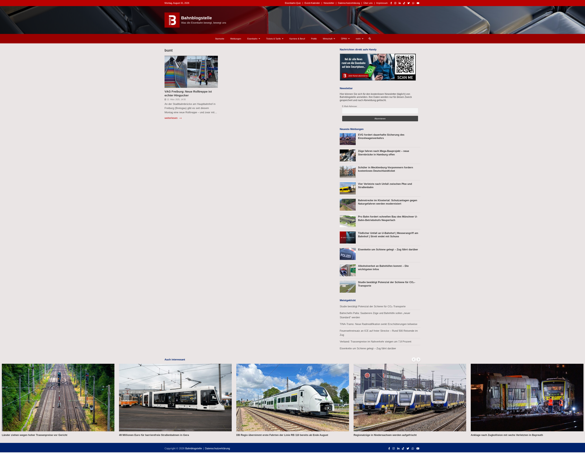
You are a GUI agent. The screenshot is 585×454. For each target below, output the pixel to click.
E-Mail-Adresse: (349, 106)
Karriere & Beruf (297, 38)
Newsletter (329, 3)
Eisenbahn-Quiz (293, 3)
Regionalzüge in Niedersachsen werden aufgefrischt (385, 435)
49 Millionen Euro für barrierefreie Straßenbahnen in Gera (154, 435)
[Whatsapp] (413, 3)
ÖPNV (344, 38)
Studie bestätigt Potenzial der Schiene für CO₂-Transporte (373, 306)
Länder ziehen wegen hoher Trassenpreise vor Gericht (34, 435)
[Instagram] (395, 3)
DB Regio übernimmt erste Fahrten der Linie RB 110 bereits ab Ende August (282, 435)
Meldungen (235, 38)
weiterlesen (171, 118)
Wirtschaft (327, 38)
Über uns (368, 3)
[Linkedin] (399, 3)
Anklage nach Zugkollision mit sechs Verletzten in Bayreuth (507, 435)
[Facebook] (391, 3)
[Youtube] (417, 3)
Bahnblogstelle (196, 18)
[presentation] (414, 359)
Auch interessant (175, 359)
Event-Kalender (312, 3)
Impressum (382, 3)
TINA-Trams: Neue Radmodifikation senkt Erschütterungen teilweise (378, 324)
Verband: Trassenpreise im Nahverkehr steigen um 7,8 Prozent (375, 341)
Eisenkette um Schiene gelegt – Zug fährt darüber (388, 249)
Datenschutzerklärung (349, 3)
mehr (358, 38)
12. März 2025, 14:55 (176, 99)
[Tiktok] (404, 3)
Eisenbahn (252, 38)
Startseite (219, 38)
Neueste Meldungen (351, 129)
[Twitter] (408, 3)
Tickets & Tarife (273, 38)
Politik (314, 38)
